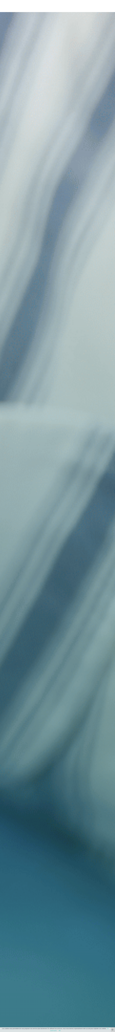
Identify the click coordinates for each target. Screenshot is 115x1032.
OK (60, 1030)
